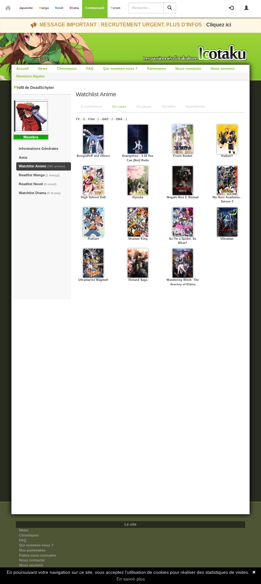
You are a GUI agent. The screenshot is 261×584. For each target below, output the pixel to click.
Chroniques (67, 68)
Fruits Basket (182, 155)
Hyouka (137, 197)
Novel (59, 8)
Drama (74, 8)
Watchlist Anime (42, 166)
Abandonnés (195, 106)
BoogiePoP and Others (93, 155)
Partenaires (156, 68)
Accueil (22, 68)
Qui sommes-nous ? (120, 68)
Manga (44, 8)
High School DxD (93, 197)
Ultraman (227, 238)
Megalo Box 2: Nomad (183, 197)
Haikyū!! (227, 155)
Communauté (94, 8)
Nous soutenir (223, 68)
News (42, 68)
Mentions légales (30, 76)
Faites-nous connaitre (37, 555)
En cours (119, 106)
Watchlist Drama (39, 193)
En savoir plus (130, 578)
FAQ (90, 68)
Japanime (26, 8)
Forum (115, 8)
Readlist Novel (37, 184)
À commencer (91, 106)
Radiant (93, 238)
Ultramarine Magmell (93, 279)
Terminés (168, 106)
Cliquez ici (218, 24)
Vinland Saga (137, 279)
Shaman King (138, 238)
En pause (144, 106)
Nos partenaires (32, 550)
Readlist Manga (39, 175)
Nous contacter (188, 68)
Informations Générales (38, 148)
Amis (23, 157)
